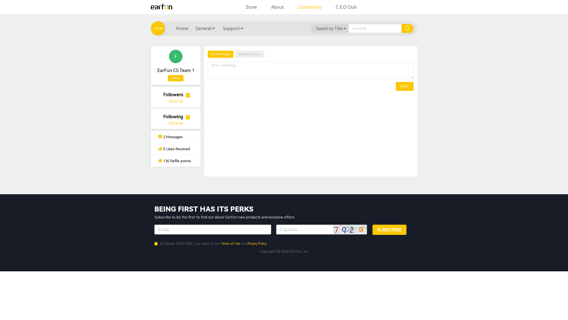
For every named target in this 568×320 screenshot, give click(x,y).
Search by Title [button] (329, 28)
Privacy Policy (257, 243)
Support (231, 28)
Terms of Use (230, 243)
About (277, 7)
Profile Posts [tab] (220, 54)
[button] (182, 28)
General (203, 28)
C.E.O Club (346, 7)
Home (182, 28)
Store (251, 7)
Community (309, 7)
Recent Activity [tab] (250, 54)
